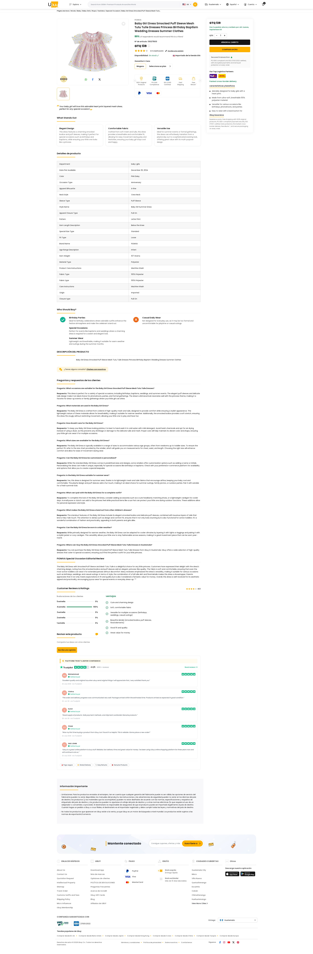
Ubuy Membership (65, 907)
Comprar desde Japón (114, 936)
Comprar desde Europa (229, 936)
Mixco (194, 874)
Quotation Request (65, 878)
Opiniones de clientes (100, 878)
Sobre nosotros (171, 942)
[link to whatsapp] (86, 79)
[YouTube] (229, 942)
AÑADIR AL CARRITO (229, 42)
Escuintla (196, 887)
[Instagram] (224, 942)
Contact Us (62, 874)
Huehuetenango (199, 899)
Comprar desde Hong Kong (138, 936)
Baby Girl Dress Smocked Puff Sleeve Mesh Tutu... (141, 11)
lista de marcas (98, 874)
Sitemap (60, 887)
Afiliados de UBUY (98, 903)
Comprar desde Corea (162, 936)
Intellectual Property (66, 882)
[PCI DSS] (62, 923)
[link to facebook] (93, 79)
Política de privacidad (152, 942)
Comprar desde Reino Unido (90, 936)
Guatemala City (199, 870)
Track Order (62, 891)
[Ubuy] (53, 4)
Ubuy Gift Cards (98, 895)
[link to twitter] (100, 79)
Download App (97, 870)
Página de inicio (63, 11)
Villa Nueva (197, 878)
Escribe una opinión (67, 650)
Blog (93, 899)
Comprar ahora (230, 49)
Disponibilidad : (142, 55)
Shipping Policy (63, 899)
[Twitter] (233, 942)
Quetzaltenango (199, 882)
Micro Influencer (64, 903)
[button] (213, 4)
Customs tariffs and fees (68, 895)
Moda (73, 11)
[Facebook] (220, 942)
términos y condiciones (130, 942)
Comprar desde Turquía (206, 936)
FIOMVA (138, 20)
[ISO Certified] (81, 923)
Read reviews (190, 667)
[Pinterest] (238, 942)
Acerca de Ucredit (99, 891)
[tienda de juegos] (247, 875)
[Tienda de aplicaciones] (232, 875)
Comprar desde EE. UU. (66, 936)
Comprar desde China (184, 936)
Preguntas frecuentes (100, 887)
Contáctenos (186, 942)
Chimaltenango (199, 895)
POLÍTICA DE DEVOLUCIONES (103, 882)
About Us (61, 870)
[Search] (195, 4)
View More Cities (199, 903)
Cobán (195, 891)
